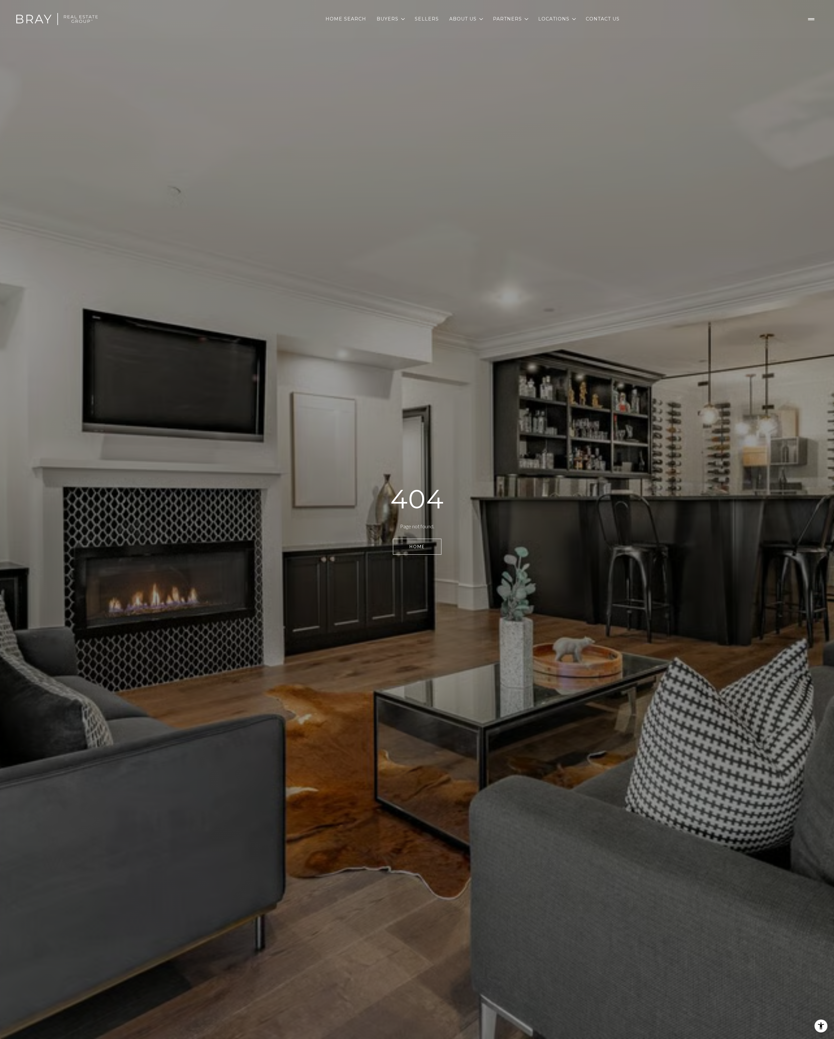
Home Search (345, 19)
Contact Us (603, 19)
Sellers (427, 19)
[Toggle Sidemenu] (811, 19)
